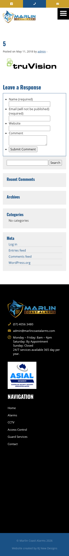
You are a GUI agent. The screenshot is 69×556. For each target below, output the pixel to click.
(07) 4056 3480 (23, 324)
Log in (13, 244)
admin (42, 51)
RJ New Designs (47, 548)
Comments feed (20, 256)
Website (15, 123)
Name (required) (21, 99)
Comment (16, 133)
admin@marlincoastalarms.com (34, 331)
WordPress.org (19, 263)
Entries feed (17, 250)
